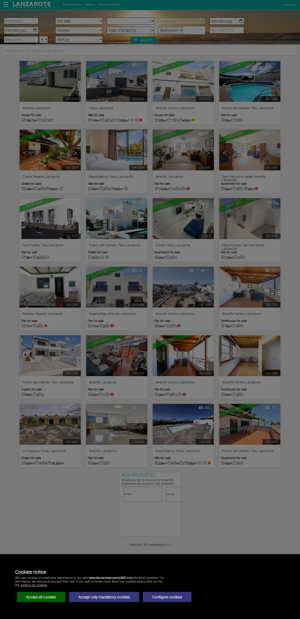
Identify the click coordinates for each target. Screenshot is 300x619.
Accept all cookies (41, 597)
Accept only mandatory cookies (104, 597)
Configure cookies (167, 597)
